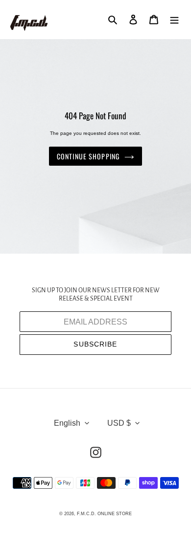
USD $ (119, 423)
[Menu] (174, 19)
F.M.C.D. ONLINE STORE (104, 513)
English (67, 423)
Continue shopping (88, 156)
